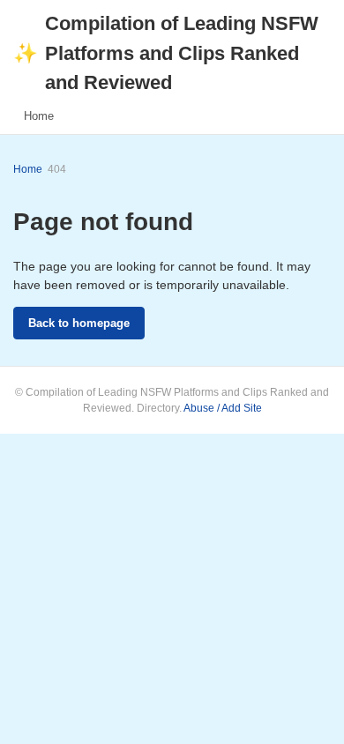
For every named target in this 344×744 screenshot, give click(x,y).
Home (39, 116)
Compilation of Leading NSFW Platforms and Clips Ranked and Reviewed (165, 52)
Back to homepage (79, 323)
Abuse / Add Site (222, 408)
